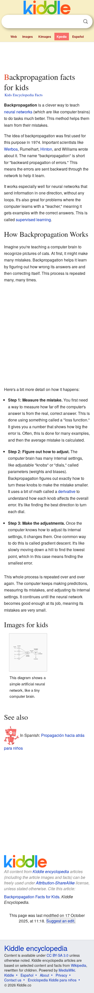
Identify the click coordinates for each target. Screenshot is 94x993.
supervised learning (33, 219)
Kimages (44, 36)
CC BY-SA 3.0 (57, 955)
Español (78, 36)
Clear (75, 21)
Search (85, 21)
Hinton (46, 149)
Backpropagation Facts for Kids (31, 897)
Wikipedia (78, 965)
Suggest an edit (60, 920)
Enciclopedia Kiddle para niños (52, 979)
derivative (66, 491)
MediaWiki (67, 970)
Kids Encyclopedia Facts (24, 94)
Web (14, 36)
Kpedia (62, 36)
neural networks (18, 112)
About (44, 975)
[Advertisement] (47, 56)
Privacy (61, 975)
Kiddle (9, 975)
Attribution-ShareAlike (55, 883)
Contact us (12, 979)
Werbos (11, 149)
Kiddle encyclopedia (51, 871)
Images (27, 36)
